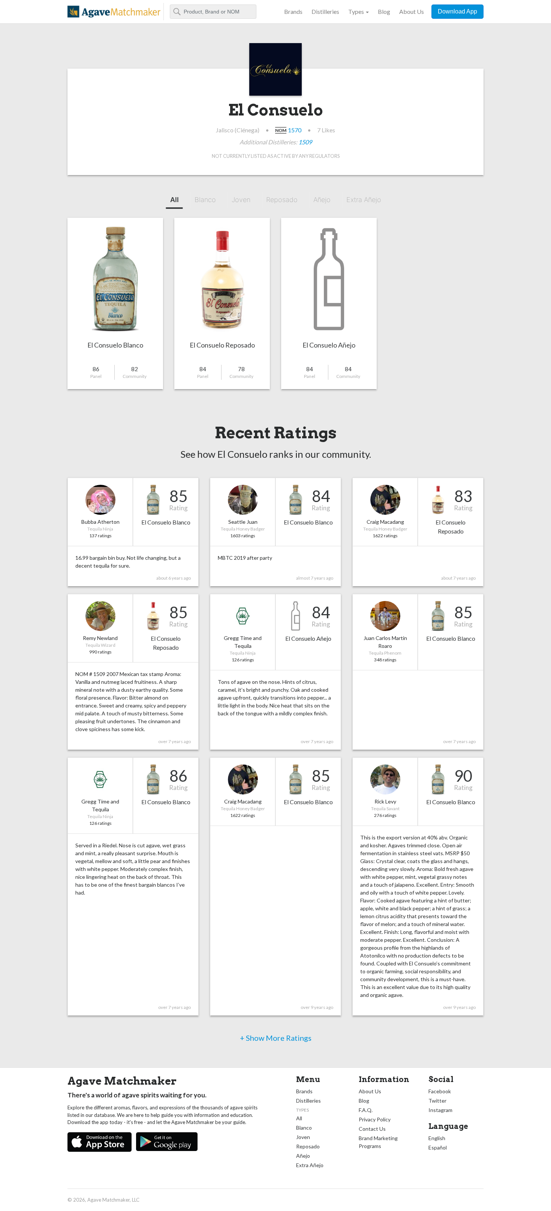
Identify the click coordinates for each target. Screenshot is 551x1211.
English (436, 1138)
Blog (384, 11)
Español (437, 1147)
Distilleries (325, 11)
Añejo (322, 200)
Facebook (439, 1091)
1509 (305, 141)
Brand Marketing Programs (378, 1142)
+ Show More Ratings (275, 1037)
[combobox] (213, 11)
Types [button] (356, 11)
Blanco (205, 200)
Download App (457, 11)
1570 (294, 129)
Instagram (440, 1110)
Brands (293, 11)
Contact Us (372, 1129)
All (174, 200)
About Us (411, 11)
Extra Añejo (363, 200)
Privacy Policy (375, 1119)
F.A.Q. (366, 1110)
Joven (241, 200)
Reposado (282, 200)
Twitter (437, 1100)
